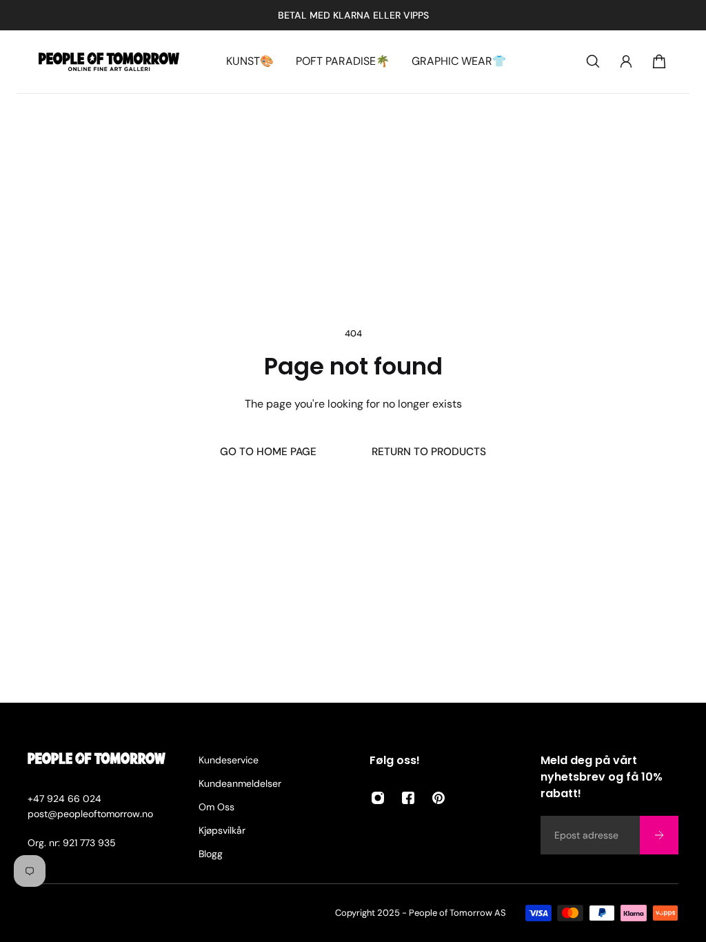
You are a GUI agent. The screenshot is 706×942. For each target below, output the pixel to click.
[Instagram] (378, 798)
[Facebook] (408, 798)
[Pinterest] (438, 798)
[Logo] (109, 61)
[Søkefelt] (592, 61)
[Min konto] (626, 61)
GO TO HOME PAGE (268, 452)
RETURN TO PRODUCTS (429, 452)
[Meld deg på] (659, 835)
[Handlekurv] (659, 61)
